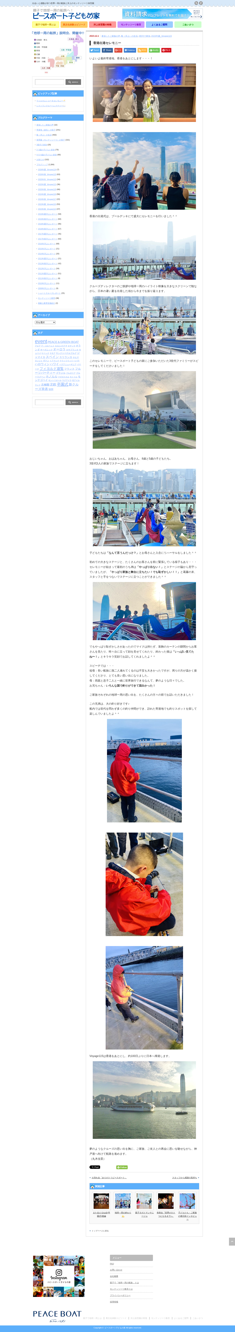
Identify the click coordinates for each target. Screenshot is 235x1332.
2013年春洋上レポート (47, 263)
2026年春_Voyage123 (47, 174)
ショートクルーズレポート (49, 293)
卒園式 (62, 384)
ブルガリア (71, 373)
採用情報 (114, 1302)
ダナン (46, 360)
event (41, 341)
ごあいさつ (188, 24)
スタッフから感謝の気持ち (184, 1177)
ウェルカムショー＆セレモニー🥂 (50, 101)
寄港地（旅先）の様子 (45, 130)
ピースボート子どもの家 (115, 1328)
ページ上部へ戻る (232, 1242)
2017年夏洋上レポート (47, 234)
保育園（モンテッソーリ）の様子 (50, 140)
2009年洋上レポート (46, 288)
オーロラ (59, 349)
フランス (69, 368)
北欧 (53, 384)
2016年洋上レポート (46, 244)
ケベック (45, 353)
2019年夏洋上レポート (47, 214)
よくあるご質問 (159, 24)
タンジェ (38, 361)
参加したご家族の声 (111, 36)
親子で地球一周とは (46, 24)
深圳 (51, 389)
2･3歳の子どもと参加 (45, 150)
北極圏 (45, 384)
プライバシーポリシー (120, 1295)
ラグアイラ (67, 380)
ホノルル (51, 376)
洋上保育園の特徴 (102, 24)
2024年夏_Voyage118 (47, 194)
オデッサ (71, 346)
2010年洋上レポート (46, 283)
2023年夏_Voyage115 (161, 36)
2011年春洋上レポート (47, 278)
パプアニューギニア (67, 364)
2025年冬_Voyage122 (47, 179)
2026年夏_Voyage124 (47, 169)
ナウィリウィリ (66, 361)
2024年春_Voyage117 (47, 199)
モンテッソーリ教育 (131, 24)
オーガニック (46, 350)
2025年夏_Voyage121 (47, 184)
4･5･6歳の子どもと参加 (46, 155)
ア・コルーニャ (47, 346)
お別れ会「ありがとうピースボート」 (109, 1177)
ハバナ (76, 360)
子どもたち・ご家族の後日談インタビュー (187, 1215)
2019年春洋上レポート (47, 219)
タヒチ (76, 357)
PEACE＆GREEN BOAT (63, 342)
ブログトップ (42, 164)
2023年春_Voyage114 (47, 209)
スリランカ (65, 357)
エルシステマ (61, 346)
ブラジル (61, 373)
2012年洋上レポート (46, 268)
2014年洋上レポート (46, 254)
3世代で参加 (144, 36)
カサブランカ (72, 350)
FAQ (112, 1264)
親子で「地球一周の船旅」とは (124, 1282)
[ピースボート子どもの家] (66, 18)
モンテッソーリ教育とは (121, 1289)
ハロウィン (42, 364)
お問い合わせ (116, 1270)
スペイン (52, 357)
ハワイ (54, 364)
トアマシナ (54, 361)
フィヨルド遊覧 (52, 368)
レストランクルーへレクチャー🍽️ (50, 106)
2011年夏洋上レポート (47, 273)
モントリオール (55, 380)
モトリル (73, 377)
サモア (52, 353)
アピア (38, 346)
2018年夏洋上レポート (47, 224)
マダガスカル (63, 377)
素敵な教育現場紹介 (46, 303)
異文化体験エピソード (74, 24)
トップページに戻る (100, 1231)
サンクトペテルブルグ (66, 353)
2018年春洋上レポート (47, 229)
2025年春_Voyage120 (47, 189)
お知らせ (40, 159)
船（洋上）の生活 (129, 36)
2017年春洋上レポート (47, 239)
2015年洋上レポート (46, 249)
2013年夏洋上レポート (47, 258)
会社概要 (114, 1276)
